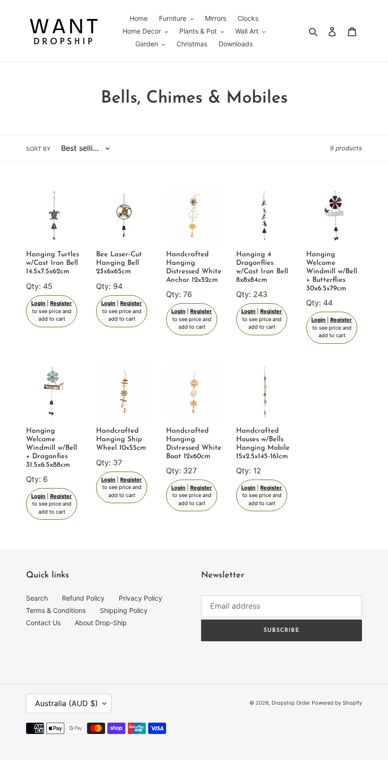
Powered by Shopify (337, 702)
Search (37, 598)
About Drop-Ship (101, 623)
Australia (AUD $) (66, 703)
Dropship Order (291, 702)
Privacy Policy (140, 598)
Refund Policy (83, 598)
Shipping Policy (124, 610)
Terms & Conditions (56, 610)
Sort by (38, 148)
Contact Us (43, 623)
